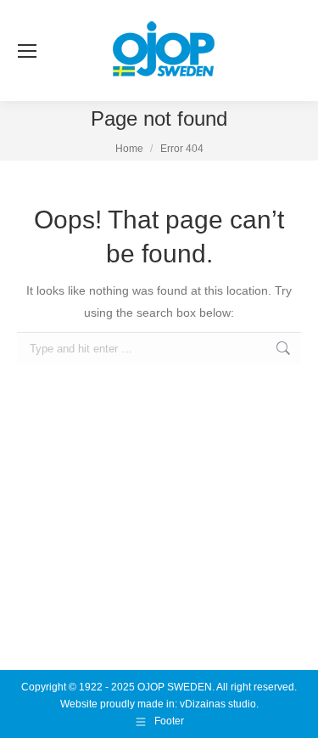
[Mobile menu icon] (27, 51)
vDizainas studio (218, 704)
